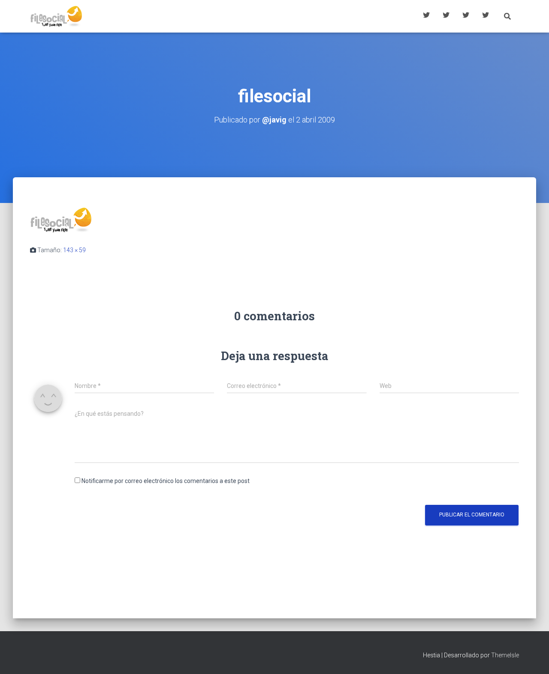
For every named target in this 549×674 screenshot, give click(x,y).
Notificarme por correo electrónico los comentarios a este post (165, 480)
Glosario (466, 16)
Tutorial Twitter (426, 16)
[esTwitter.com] (56, 16)
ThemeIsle (505, 655)
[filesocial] (60, 219)
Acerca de (485, 16)
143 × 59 (74, 250)
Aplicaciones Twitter (446, 16)
